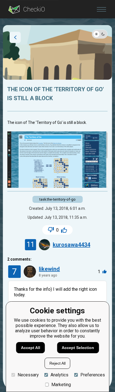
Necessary (28, 374)
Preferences (92, 374)
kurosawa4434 (71, 244)
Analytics (59, 374)
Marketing (61, 384)
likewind (49, 269)
